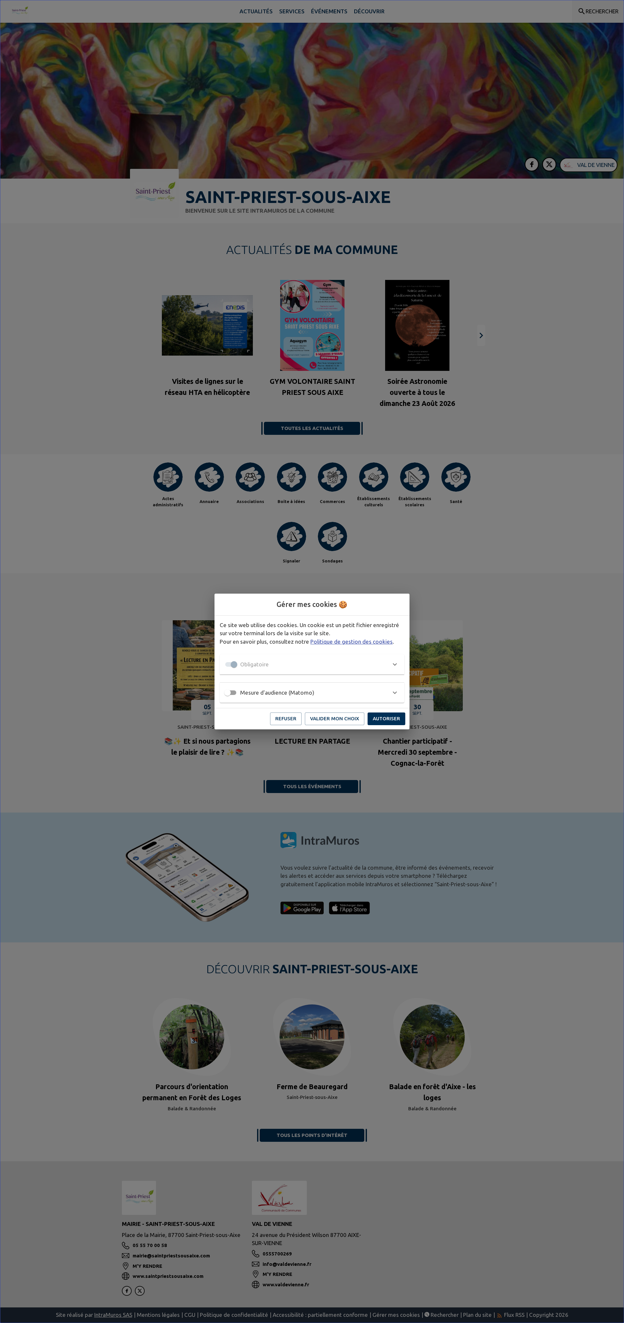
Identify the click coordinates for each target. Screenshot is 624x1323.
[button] (312, 664)
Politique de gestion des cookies (351, 641)
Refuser (285, 718)
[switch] (227, 693)
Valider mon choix (334, 718)
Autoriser (386, 718)
